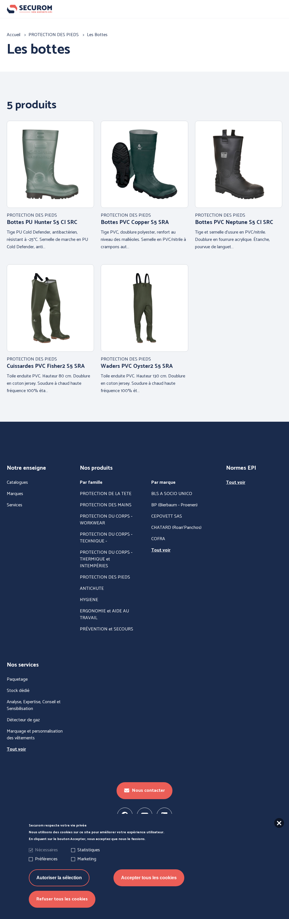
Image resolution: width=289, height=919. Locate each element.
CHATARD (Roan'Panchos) (176, 527)
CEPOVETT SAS (166, 516)
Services (14, 505)
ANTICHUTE (92, 588)
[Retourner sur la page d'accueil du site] (144, 9)
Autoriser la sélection (59, 877)
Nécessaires (46, 850)
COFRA (158, 539)
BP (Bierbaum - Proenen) (174, 505)
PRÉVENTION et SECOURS (106, 629)
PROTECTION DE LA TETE (106, 494)
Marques (15, 494)
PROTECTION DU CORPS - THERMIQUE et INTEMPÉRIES (106, 559)
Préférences (46, 859)
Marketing (86, 859)
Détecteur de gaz (23, 720)
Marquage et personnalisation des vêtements (35, 735)
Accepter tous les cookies (149, 877)
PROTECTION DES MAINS (106, 505)
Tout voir (160, 550)
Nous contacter (148, 790)
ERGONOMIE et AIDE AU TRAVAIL (104, 614)
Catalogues (17, 482)
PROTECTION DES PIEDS (105, 577)
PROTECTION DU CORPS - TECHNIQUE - (106, 538)
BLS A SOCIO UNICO (171, 494)
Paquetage (17, 679)
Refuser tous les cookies (62, 899)
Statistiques (88, 850)
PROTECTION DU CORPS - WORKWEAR (106, 520)
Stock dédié (18, 690)
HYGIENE (89, 600)
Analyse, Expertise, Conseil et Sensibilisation (34, 705)
